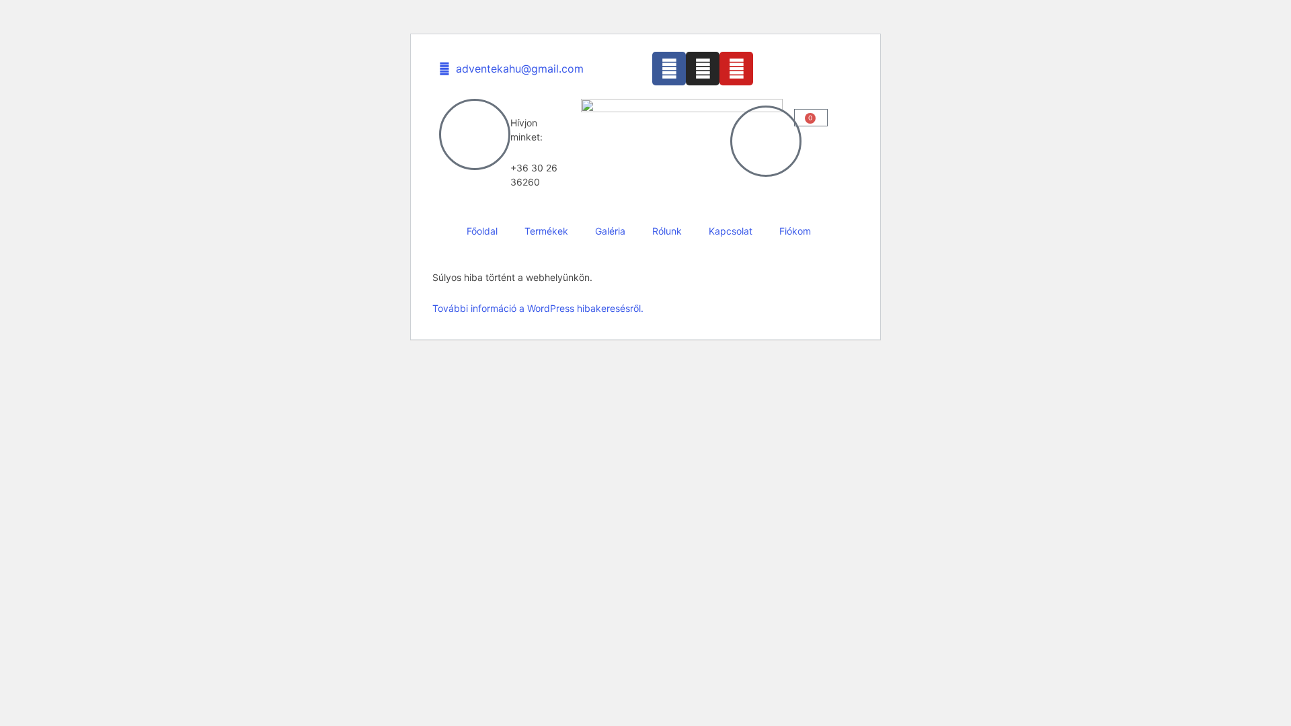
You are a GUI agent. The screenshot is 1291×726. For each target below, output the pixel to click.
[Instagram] (702, 68)
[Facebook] (669, 68)
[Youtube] (736, 68)
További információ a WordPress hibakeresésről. (537, 308)
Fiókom (795, 231)
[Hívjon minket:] (474, 134)
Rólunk (667, 231)
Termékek (546, 231)
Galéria (610, 231)
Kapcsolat (730, 231)
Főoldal (482, 231)
